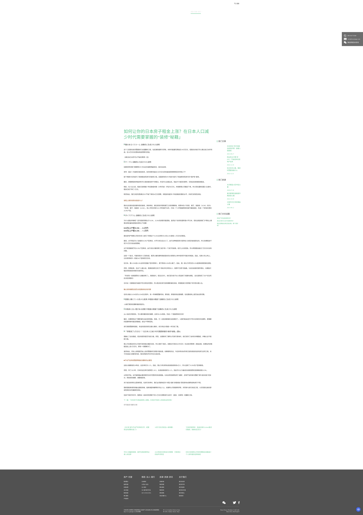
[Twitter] (234, 503)
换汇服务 (126, 495)
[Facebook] (239, 503)
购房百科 (162, 490)
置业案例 (162, 487)
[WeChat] (224, 502)
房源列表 (162, 481)
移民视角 (162, 493)
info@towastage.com (354, 39)
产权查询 (126, 498)
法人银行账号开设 (146, 490)
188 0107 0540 (351, 35)
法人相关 (144, 487)
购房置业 (126, 481)
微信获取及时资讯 (353, 42)
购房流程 (162, 484)
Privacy (225, 510)
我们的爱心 (182, 493)
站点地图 (138, 511)
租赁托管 (126, 484)
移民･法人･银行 (180, 11)
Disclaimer (230, 510)
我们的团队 (182, 487)
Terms (221, 510)
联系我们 (181, 495)
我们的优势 (182, 481)
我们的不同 (182, 484)
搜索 (237, 3)
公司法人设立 (145, 484)
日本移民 (144, 481)
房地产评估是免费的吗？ (224, 218)
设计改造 (126, 490)
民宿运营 (126, 487)
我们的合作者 (182, 490)
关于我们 (209, 11)
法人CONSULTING (146, 493)
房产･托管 (166, 11)
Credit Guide (236, 510)
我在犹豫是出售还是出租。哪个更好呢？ (227, 224)
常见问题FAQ (163, 495)
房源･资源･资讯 (196, 11)
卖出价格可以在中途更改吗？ (225, 221)
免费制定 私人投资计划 (229, 11)
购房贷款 (126, 493)
